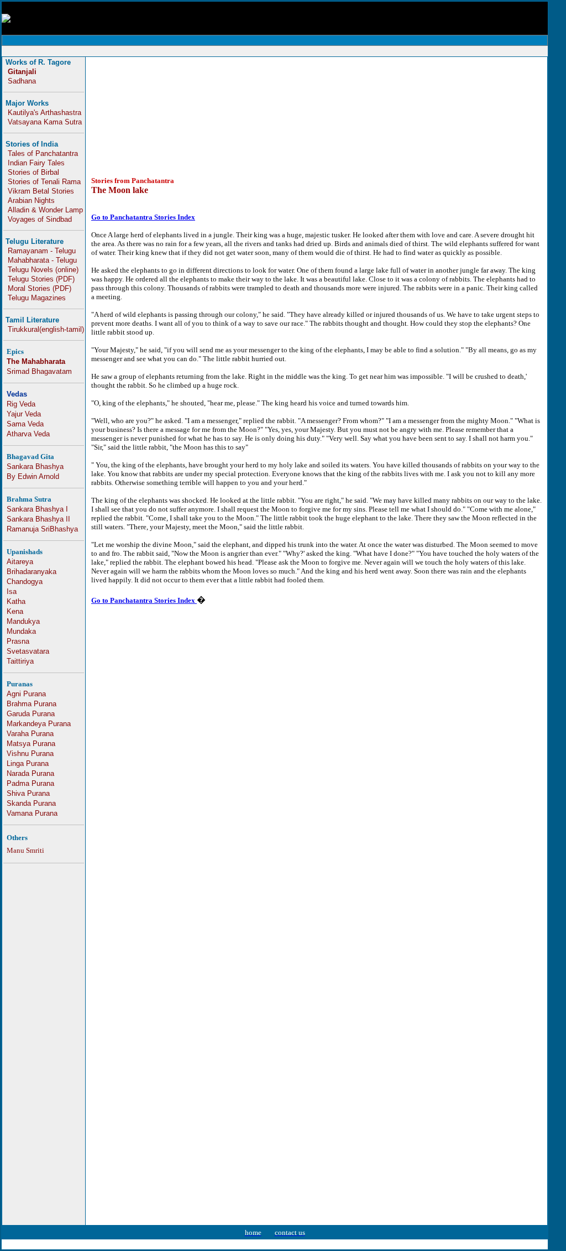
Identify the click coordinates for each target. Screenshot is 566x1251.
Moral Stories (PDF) (39, 288)
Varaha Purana (30, 733)
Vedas (17, 394)
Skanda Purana (31, 803)
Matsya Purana (31, 743)
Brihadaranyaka (31, 571)
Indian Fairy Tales (36, 163)
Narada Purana (30, 773)
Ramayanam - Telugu (42, 251)
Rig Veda (21, 404)
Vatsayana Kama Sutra (45, 122)
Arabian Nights (31, 200)
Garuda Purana (31, 714)
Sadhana (22, 81)
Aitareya (20, 561)
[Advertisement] (345, 51)
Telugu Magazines (37, 298)
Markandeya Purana (39, 724)
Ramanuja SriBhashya (42, 529)
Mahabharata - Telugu (42, 260)
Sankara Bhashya (35, 466)
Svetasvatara (28, 651)
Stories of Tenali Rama (44, 182)
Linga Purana (28, 763)
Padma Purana (30, 783)
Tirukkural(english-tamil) (46, 329)
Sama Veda (25, 424)
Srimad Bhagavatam (39, 371)
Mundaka (21, 631)
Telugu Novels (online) (43, 269)
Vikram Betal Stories (41, 191)
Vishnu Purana (30, 753)
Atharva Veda (28, 434)
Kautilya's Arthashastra (44, 112)
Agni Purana (26, 694)
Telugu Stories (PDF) (41, 279)
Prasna (18, 641)
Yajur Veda (24, 414)
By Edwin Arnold (33, 476)
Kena (15, 611)
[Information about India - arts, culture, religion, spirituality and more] (6, 19)
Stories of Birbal (33, 172)
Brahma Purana (31, 704)
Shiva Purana (28, 793)
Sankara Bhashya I (37, 509)
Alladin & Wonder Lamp (45, 210)
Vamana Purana (32, 813)
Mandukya (23, 621)
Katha (16, 601)
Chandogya (25, 581)
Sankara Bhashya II (38, 519)
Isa (12, 591)
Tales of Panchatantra (43, 153)
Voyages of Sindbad (40, 219)
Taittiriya (20, 661)
